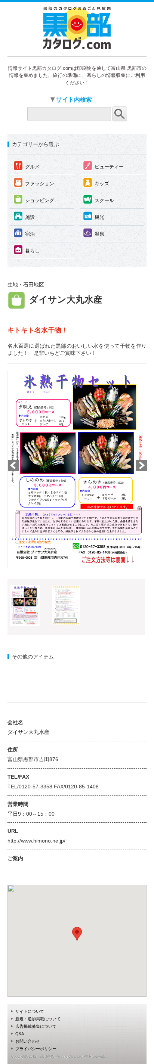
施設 (24, 216)
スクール (98, 199)
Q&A (19, 1034)
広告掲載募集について (35, 1026)
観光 (93, 216)
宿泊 (24, 233)
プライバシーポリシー (35, 1048)
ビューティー (103, 165)
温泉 (93, 233)
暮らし (26, 249)
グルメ (26, 165)
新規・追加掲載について (38, 1019)
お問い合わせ (27, 1041)
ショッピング (33, 199)
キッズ (96, 182)
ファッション (33, 182)
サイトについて (29, 1011)
